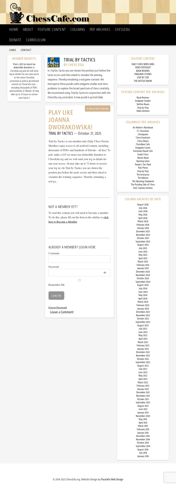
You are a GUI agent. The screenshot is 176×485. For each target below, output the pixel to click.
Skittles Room (143, 104)
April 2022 (143, 379)
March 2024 (143, 302)
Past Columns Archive (143, 188)
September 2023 (143, 322)
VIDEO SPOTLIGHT (143, 67)
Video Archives (143, 111)
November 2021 (143, 396)
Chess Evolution (143, 137)
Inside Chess (143, 154)
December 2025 (143, 231)
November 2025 (143, 235)
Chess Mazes (143, 141)
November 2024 (143, 275)
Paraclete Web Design (112, 479)
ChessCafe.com (89, 12)
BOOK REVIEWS (143, 71)
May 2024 (143, 295)
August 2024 (143, 285)
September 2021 (143, 402)
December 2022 (143, 352)
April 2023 (143, 339)
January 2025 (143, 268)
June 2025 (142, 251)
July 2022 (143, 369)
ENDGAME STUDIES (143, 74)
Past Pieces (143, 167)
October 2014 (143, 442)
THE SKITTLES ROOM (143, 81)
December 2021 (143, 392)
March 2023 (143, 342)
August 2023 (143, 325)
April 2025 (143, 258)
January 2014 (143, 456)
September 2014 (143, 446)
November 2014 (143, 439)
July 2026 (143, 208)
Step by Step (143, 107)
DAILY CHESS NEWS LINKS (143, 64)
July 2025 (143, 248)
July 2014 (143, 453)
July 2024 (143, 288)
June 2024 (143, 292)
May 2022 (143, 375)
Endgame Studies (143, 101)
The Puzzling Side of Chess (143, 184)
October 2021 (143, 399)
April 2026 (142, 218)
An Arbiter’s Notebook (143, 127)
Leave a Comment (62, 312)
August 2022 (143, 365)
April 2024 (142, 298)
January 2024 (143, 308)
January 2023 (143, 349)
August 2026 (143, 204)
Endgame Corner (142, 147)
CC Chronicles (143, 131)
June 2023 (142, 332)
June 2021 (143, 409)
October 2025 (143, 238)
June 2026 (143, 211)
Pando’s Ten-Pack (143, 164)
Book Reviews (143, 97)
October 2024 (143, 278)
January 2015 (143, 432)
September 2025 (143, 241)
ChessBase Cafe (143, 144)
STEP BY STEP (143, 77)
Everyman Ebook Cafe (143, 151)
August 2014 (142, 449)
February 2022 (143, 385)
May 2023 (143, 335)
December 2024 (143, 271)
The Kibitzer (143, 178)
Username (53, 253)
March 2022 (143, 382)
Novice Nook (143, 158)
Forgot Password (57, 307)
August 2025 (143, 245)
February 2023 (143, 345)
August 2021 (143, 406)
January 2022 (143, 389)
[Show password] (104, 272)
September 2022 (143, 362)
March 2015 (143, 426)
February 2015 (143, 429)
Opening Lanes (143, 161)
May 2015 (143, 419)
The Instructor (143, 174)
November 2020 (143, 416)
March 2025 (143, 261)
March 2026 (143, 221)
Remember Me (56, 284)
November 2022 (143, 355)
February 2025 (143, 265)
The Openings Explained (143, 181)
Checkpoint (143, 134)
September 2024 (143, 282)
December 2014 (143, 436)
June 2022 (142, 372)
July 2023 (143, 328)
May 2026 (143, 214)
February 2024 (142, 305)
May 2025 (143, 255)
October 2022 (143, 359)
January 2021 (143, 412)
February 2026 (142, 224)
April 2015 (143, 422)
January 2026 (143, 228)
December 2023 (143, 312)
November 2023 (143, 315)
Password (53, 266)
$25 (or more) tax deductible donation (24, 66)
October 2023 (143, 318)
